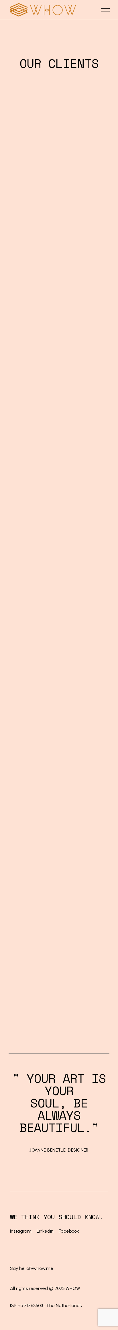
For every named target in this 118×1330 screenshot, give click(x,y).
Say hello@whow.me (31, 1268)
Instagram (21, 1231)
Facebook (69, 1231)
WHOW (73, 1288)
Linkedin (45, 1231)
